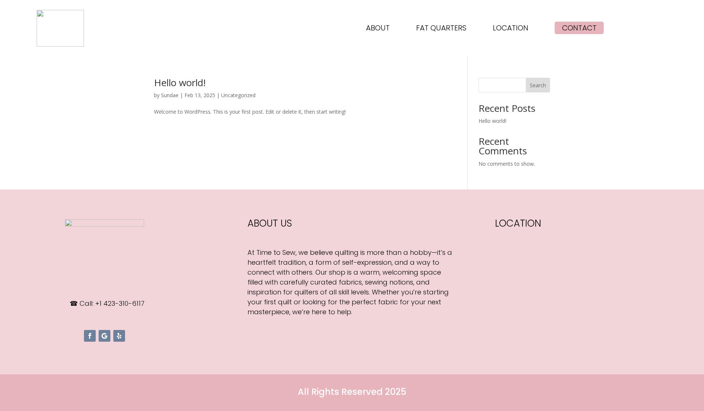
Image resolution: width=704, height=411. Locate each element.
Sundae (170, 95)
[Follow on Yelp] (119, 336)
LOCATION (510, 29)
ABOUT (378, 29)
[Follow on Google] (104, 336)
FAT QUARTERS (441, 29)
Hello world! (180, 82)
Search (538, 85)
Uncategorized (238, 95)
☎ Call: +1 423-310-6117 (107, 303)
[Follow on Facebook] (90, 336)
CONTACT (579, 28)
